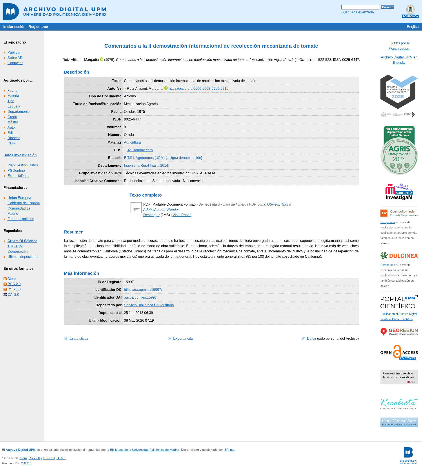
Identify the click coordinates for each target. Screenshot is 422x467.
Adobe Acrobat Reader (161, 210)
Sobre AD (15, 58)
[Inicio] (211, 11)
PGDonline (16, 170)
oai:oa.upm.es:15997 (140, 297)
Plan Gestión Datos (22, 165)
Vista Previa (182, 215)
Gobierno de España (23, 203)
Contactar (15, 63)
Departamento (18, 111)
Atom (11, 279)
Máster (12, 122)
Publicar (13, 52)
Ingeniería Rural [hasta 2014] (146, 165)
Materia (13, 96)
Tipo (10, 101)
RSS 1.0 (14, 289)
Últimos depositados (23, 257)
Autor (11, 127)
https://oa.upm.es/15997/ (143, 290)
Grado (12, 117)
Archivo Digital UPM (21, 449)
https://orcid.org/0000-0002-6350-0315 (198, 88)
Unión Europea (19, 198)
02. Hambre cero (140, 150)
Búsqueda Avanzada (357, 12)
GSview (273, 204)
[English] (413, 27)
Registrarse (38, 27)
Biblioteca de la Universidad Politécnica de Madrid (144, 449)
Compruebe (387, 222)
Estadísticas (78, 338)
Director (13, 138)
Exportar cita (183, 338)
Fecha (12, 90)
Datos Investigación (20, 155)
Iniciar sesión (14, 27)
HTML (61, 458)
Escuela (13, 106)
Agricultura (132, 142)
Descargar (151, 215)
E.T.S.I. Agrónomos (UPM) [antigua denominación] (163, 158)
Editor (12, 133)
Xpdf (284, 204)
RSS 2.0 (14, 284)
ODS (11, 143)
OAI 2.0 (13, 294)
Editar (311, 338)
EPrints (229, 449)
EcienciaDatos (18, 176)
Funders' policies (20, 219)
